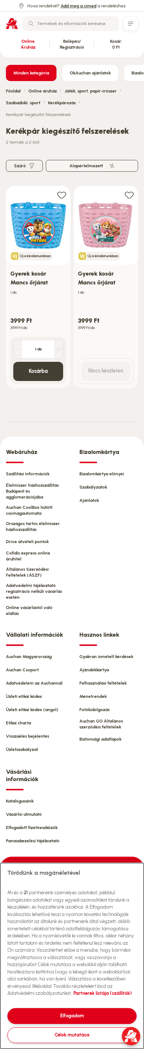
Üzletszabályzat (22, 749)
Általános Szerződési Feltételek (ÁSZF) (27, 572)
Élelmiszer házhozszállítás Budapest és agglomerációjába (32, 491)
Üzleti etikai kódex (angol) (32, 709)
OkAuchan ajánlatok (90, 73)
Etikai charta (18, 722)
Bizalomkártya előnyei (101, 473)
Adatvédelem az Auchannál (34, 683)
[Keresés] (31, 23)
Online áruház (42, 91)
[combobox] (70, 23)
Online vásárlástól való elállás (29, 610)
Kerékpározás (62, 102)
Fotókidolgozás (94, 709)
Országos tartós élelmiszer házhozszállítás (33, 526)
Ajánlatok (89, 500)
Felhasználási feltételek (103, 683)
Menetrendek (93, 696)
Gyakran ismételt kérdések (106, 656)
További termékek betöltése (78, 412)
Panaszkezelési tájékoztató (32, 840)
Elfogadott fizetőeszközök (32, 827)
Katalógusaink (20, 801)
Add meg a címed (78, 5)
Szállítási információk (27, 473)
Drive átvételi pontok (27, 541)
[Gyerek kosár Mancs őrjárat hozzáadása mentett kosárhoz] (61, 194)
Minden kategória (31, 73)
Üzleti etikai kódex (24, 696)
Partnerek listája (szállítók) (102, 993)
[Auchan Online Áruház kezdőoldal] (12, 23)
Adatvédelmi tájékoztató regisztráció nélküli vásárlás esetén (34, 591)
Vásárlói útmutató (24, 814)
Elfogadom (72, 1015)
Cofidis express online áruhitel (28, 556)
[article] (38, 287)
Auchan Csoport (22, 669)
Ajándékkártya (94, 669)
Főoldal (13, 91)
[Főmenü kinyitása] (130, 23)
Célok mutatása (72, 1035)
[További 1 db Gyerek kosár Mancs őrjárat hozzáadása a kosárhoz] (59, 349)
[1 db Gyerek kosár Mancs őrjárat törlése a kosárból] (18, 349)
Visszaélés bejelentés (27, 736)
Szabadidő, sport (23, 102)
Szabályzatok (93, 487)
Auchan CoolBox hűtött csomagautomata (29, 510)
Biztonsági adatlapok (100, 739)
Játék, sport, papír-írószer (91, 91)
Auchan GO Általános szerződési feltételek (101, 724)
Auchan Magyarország (29, 656)
